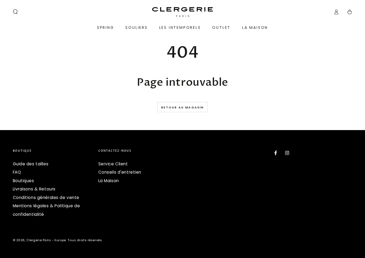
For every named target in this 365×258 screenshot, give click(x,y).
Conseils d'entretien (119, 172)
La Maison (108, 180)
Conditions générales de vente (46, 197)
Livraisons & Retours (34, 189)
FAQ (17, 172)
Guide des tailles (31, 164)
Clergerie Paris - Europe (46, 240)
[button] (15, 12)
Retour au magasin (182, 107)
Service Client (113, 164)
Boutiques (23, 180)
